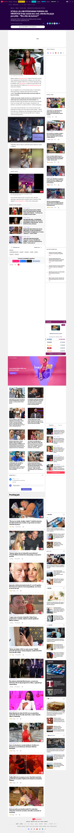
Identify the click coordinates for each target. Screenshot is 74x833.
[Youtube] (55, 53)
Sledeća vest (37, 247)
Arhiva (48, 826)
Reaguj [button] (12, 264)
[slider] (13, 191)
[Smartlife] (41, 824)
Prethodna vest (16, 247)
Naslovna (12, 8)
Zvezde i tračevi (23, 8)
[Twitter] (53, 53)
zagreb (31, 252)
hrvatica (12, 254)
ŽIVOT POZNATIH (19, 201)
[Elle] (25, 824)
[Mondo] (4, 1)
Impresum (23, 826)
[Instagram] (50, 53)
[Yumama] (50, 824)
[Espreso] (21, 824)
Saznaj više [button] (13, 373)
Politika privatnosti (53, 826)
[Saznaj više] (64, 515)
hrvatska (27, 252)
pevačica (17, 254)
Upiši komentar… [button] (16, 485)
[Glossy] (31, 824)
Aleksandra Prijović (23, 78)
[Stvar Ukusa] (56, 824)
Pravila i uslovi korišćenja (33, 826)
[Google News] (61, 53)
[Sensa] (45, 824)
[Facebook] (48, 53)
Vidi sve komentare (26, 489)
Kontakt (27, 826)
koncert (21, 252)
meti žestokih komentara (33, 85)
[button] (43, 23)
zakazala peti (22, 83)
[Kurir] (17, 824)
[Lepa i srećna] (36, 824)
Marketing (19, 826)
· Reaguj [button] (51, 139)
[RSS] (63, 53)
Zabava (17, 8)
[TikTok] (58, 53)
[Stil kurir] (28, 824)
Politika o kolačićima (42, 826)
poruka (36, 252)
